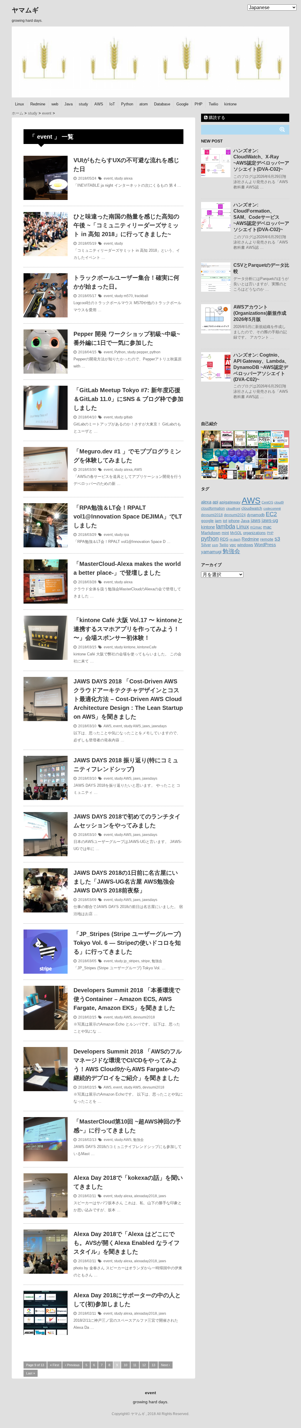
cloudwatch (251, 508)
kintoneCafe (147, 647)
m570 (128, 296)
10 (125, 1365)
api (215, 502)
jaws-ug (270, 520)
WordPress (265, 544)
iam (218, 520)
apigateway (229, 502)
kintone (230, 104)
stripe (145, 961)
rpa (126, 535)
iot (225, 520)
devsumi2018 (144, 1017)
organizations (254, 533)
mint (225, 533)
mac (267, 526)
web (54, 104)
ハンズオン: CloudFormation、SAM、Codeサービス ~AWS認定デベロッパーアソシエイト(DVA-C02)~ (261, 217)
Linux (19, 104)
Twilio (213, 104)
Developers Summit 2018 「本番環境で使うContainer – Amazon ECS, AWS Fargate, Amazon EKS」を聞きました (126, 999)
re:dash (235, 539)
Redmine (37, 104)
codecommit (272, 508)
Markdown (210, 532)
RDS (224, 539)
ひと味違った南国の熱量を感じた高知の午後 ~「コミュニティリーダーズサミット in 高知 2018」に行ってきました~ (126, 225)
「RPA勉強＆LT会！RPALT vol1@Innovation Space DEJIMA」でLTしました (127, 516)
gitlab (128, 417)
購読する (216, 117)
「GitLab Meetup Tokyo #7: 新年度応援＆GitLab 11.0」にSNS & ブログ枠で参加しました (128, 399)
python (155, 352)
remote (266, 539)
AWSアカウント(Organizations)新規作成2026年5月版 (259, 313)
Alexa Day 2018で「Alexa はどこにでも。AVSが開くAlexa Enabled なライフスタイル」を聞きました (126, 1243)
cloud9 (279, 502)
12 (144, 1365)
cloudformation (213, 508)
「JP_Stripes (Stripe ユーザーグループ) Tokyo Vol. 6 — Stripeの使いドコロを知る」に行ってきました (127, 943)
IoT (112, 104)
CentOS (267, 502)
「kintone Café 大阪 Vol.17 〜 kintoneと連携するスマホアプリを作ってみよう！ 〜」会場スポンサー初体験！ (128, 629)
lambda (225, 526)
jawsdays (159, 726)
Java (68, 104)
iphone (234, 520)
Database (162, 104)
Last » (30, 1373)
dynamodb (256, 515)
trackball (141, 296)
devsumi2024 (235, 515)
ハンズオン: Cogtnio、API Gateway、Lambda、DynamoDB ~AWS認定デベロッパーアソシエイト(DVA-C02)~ (261, 367)
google (207, 520)
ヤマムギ (25, 10)
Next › (165, 1365)
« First (54, 1365)
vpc (233, 545)
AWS (98, 104)
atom (143, 104)
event (108, 178)
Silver (206, 545)
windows (245, 544)
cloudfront (233, 508)
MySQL (236, 533)
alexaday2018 (145, 1196)
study (83, 104)
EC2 (271, 514)
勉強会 (157, 961)
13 (153, 1365)
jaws (146, 726)
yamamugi (211, 551)
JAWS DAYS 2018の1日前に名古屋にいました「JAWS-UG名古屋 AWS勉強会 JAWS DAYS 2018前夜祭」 (125, 881)
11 (134, 1365)
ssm (215, 545)
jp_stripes (131, 961)
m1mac (256, 527)
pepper (142, 352)
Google (182, 104)
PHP (199, 104)
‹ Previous (72, 1365)
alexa (128, 178)
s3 (277, 539)
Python (127, 104)
